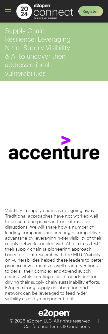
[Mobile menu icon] (8, 11)
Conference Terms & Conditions (57, 326)
